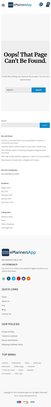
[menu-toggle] (3, 5)
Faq (3, 305)
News (3, 220)
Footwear (31, 366)
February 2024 (6, 195)
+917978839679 (9, 264)
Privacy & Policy (8, 332)
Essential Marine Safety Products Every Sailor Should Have (23, 146)
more (13, 271)
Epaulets (30, 370)
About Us (5, 301)
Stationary (37, 363)
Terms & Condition (9, 336)
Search (3, 121)
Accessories (6, 373)
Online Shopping (7, 224)
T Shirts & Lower (8, 370)
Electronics (6, 366)
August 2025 (6, 188)
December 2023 (7, 202)
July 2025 (4, 191)
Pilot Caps (18, 373)
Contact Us (6, 314)
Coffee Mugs (19, 366)
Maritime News (7, 217)
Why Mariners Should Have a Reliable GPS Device (20, 160)
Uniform (5, 363)
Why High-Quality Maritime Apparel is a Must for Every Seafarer (25, 156)
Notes (27, 363)
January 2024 (6, 199)
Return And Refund (10, 340)
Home (4, 297)
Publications (16, 363)
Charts (20, 370)
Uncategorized (6, 228)
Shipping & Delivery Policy (12, 344)
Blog (3, 310)
